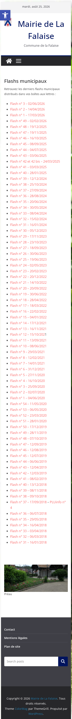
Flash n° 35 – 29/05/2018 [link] (28, 519)
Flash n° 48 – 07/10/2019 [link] (28, 438)
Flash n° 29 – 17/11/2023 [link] (28, 236)
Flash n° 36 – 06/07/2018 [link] (28, 513)
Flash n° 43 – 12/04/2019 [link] (28, 467)
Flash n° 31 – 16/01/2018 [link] (28, 542)
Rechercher (63, 661)
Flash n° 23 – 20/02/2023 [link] (28, 271)
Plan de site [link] (12, 646)
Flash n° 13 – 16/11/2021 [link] (28, 329)
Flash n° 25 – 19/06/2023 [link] (28, 259)
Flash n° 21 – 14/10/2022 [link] (28, 282)
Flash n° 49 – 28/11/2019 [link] (28, 432)
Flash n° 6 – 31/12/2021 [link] (27, 369)
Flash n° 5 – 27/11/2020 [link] (27, 375)
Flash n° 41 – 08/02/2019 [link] (28, 479)
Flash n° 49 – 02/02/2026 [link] (28, 121)
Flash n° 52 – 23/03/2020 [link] (28, 415)
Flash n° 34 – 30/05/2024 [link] (28, 207)
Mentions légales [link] (15, 638)
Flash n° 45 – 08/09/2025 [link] (28, 144)
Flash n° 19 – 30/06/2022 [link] (28, 294)
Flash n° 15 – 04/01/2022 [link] (28, 317)
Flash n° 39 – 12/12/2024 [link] (28, 178)
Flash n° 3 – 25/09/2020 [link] (27, 386)
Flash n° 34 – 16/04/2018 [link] (28, 525)
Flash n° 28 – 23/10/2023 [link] (28, 242)
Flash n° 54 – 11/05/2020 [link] (28, 404)
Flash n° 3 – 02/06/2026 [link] (27, 103)
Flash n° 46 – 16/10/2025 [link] (28, 138)
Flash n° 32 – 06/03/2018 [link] (28, 536)
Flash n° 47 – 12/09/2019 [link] (28, 444)
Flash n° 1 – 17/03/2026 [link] (27, 115)
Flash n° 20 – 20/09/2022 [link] (28, 288)
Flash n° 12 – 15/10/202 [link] (27, 334)
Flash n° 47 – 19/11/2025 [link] (28, 132)
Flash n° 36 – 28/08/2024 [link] (28, 196)
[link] (5, 15)
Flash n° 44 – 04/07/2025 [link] (28, 150)
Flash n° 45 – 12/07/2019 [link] (28, 456)
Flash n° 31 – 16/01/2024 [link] (28, 225)
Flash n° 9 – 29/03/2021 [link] (27, 352)
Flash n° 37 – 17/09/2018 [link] (28, 502)
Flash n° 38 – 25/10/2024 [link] (28, 184)
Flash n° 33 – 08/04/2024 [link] (28, 213)
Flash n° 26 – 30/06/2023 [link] (28, 253)
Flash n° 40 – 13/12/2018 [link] (28, 484)
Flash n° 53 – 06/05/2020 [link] (28, 409)
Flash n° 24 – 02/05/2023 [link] (28, 265)
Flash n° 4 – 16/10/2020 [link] (27, 381)
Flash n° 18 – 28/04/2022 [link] (28, 300)
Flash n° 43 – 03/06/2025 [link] (28, 155)
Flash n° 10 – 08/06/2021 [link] (28, 346)
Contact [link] (9, 629)
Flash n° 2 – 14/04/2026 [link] (27, 109)
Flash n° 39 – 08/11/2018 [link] (28, 490)
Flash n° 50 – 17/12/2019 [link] (28, 427)
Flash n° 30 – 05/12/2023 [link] (28, 230)
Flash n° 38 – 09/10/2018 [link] (28, 496)
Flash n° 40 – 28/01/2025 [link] (28, 173)
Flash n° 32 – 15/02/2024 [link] (28, 219)
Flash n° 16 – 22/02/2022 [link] (28, 311)
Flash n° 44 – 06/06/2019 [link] (28, 461)
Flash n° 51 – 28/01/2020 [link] (28, 421)
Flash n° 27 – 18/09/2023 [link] (28, 248)
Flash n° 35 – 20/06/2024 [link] (28, 201)
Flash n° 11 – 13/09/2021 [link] (28, 340)
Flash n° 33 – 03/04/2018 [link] (28, 531)
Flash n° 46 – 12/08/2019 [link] (28, 450)
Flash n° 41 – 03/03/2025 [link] (28, 167)
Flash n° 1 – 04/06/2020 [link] (27, 398)
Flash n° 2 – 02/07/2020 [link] (27, 392)
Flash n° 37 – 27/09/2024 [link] (28, 190)
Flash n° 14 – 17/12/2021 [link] (28, 323)
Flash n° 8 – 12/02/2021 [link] (27, 357)
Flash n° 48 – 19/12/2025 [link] (28, 127)
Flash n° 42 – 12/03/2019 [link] (28, 473)
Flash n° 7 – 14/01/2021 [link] (27, 363)
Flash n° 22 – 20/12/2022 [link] (28, 276)
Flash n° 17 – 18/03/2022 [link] (28, 305)
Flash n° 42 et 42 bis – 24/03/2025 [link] (35, 161)
